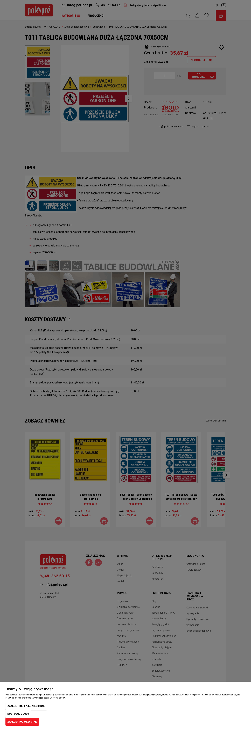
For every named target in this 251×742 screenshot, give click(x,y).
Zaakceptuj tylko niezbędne (26, 706)
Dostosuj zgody (18, 713)
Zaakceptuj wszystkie (22, 721)
